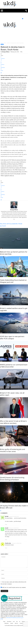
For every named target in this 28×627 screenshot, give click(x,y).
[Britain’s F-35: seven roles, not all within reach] (14, 379)
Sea (17, 621)
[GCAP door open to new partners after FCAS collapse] (14, 323)
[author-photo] (14, 204)
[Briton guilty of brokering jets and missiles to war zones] (14, 435)
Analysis (23, 621)
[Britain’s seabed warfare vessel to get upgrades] (14, 294)
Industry (11, 623)
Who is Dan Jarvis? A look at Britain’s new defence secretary (13, 422)
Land (14, 621)
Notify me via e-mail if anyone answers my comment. (14, 587)
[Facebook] (1, 619)
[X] (14, 219)
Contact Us (22, 623)
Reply (6, 524)
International (9, 621)
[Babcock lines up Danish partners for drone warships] (14, 238)
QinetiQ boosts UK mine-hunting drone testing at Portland (12, 478)
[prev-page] (0, 510)
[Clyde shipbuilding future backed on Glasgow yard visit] (14, 266)
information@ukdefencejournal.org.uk (14, 617)
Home (2, 42)
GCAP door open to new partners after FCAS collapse (12, 337)
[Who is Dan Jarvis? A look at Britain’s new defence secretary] (14, 407)
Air (19, 621)
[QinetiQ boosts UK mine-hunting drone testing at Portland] (14, 464)
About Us (16, 623)
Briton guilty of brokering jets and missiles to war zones (12, 450)
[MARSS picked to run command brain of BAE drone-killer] (14, 351)
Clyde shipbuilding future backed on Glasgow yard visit (13, 281)
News (5, 42)
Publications (6, 623)
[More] (14, 73)
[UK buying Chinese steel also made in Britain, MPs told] (14, 492)
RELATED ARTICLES (6, 224)
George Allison (5, 51)
